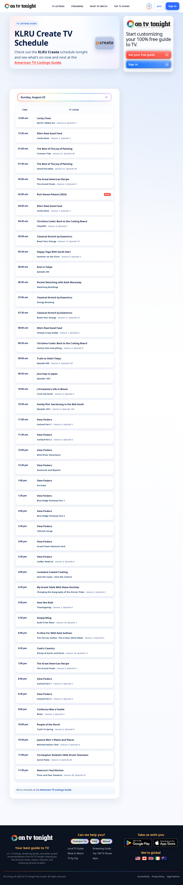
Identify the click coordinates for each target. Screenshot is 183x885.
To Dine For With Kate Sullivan (54, 633)
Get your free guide (141, 55)
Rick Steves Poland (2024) (52, 194)
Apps (95, 858)
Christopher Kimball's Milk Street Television (62, 755)
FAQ (94, 841)
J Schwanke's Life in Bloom (52, 389)
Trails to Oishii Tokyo (49, 358)
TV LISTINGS (58, 6)
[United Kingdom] (151, 858)
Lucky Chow (44, 118)
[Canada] (144, 858)
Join (159, 6)
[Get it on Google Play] (138, 843)
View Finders (44, 419)
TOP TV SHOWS (122, 6)
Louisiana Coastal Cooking (52, 572)
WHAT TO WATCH (99, 6)
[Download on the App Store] (165, 843)
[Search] (149, 6)
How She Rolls (45, 602)
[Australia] (164, 858)
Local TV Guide (75, 848)
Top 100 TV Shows (102, 853)
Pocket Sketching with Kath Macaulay (59, 282)
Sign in (172, 6)
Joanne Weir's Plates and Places (55, 739)
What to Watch (76, 853)
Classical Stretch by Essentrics (54, 236)
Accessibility (143, 876)
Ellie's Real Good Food (49, 133)
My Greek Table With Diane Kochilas (58, 587)
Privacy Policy (158, 876)
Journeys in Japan (47, 373)
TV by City (73, 858)
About (106, 841)
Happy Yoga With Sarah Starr (54, 251)
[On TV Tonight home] (148, 23)
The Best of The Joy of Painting (54, 148)
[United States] (137, 858)
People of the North (48, 724)
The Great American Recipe (53, 179)
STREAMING (77, 6)
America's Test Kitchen (50, 770)
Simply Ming (44, 617)
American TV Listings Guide (37, 62)
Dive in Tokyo (44, 267)
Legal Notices (173, 876)
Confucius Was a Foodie (50, 709)
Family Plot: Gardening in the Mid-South (60, 404)
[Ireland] (157, 858)
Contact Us (80, 841)
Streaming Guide (102, 848)
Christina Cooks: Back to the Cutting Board (62, 221)
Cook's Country (46, 648)
